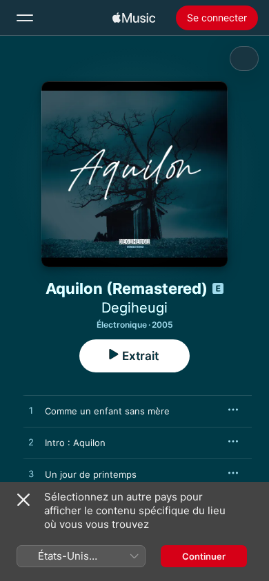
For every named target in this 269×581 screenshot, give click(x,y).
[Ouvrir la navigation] (25, 18)
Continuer (204, 556)
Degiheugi (134, 307)
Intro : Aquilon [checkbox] (75, 442)
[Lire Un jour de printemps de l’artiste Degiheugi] (31, 474)
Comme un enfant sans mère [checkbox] (107, 410)
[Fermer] (23, 500)
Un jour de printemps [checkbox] (91, 474)
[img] (133, 18)
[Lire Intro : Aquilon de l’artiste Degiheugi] (31, 442)
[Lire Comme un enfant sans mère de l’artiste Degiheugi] (31, 411)
